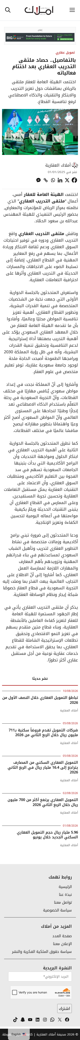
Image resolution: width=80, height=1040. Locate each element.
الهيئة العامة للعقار (44, 194)
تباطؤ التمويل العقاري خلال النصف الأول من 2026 (40, 700)
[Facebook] (74, 180)
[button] (8, 10)
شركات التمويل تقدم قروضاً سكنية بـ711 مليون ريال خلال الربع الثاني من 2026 (43, 732)
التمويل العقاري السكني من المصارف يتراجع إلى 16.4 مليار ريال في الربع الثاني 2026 (43, 767)
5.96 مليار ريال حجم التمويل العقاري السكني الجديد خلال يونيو (47, 835)
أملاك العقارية (58, 165)
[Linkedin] (60, 180)
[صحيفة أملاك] (39, 10)
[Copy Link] (45, 180)
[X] (67, 180)
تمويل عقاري (65, 52)
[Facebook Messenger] (38, 180)
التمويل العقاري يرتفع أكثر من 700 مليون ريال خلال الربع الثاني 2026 (43, 802)
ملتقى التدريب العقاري (42, 201)
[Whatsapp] (52, 180)
